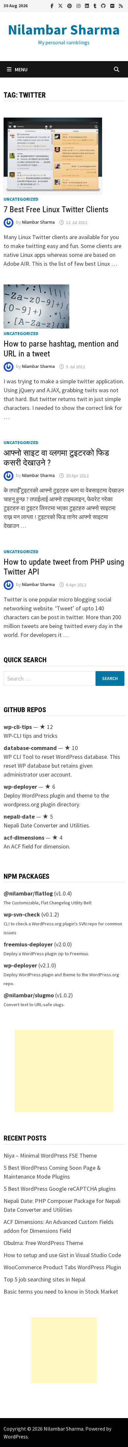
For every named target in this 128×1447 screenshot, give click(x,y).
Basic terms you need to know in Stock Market (61, 1291)
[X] (61, 5)
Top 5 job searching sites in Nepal (44, 1279)
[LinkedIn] (87, 5)
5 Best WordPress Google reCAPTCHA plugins (60, 1188)
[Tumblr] (95, 5)
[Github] (104, 5)
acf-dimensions (24, 837)
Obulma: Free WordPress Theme (43, 1243)
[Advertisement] (64, 1071)
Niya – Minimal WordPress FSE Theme (50, 1155)
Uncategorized (21, 199)
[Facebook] (52, 5)
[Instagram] (79, 5)
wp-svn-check (22, 914)
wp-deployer (20, 786)
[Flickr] (113, 5)
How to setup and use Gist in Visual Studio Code (62, 1255)
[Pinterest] (70, 5)
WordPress (16, 1436)
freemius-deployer (28, 944)
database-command (30, 748)
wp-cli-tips (18, 727)
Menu (21, 69)
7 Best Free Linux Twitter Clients (56, 209)
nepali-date (19, 816)
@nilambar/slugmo (29, 995)
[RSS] (120, 5)
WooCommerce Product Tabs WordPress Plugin (62, 1267)
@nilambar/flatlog (28, 893)
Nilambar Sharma (64, 29)
